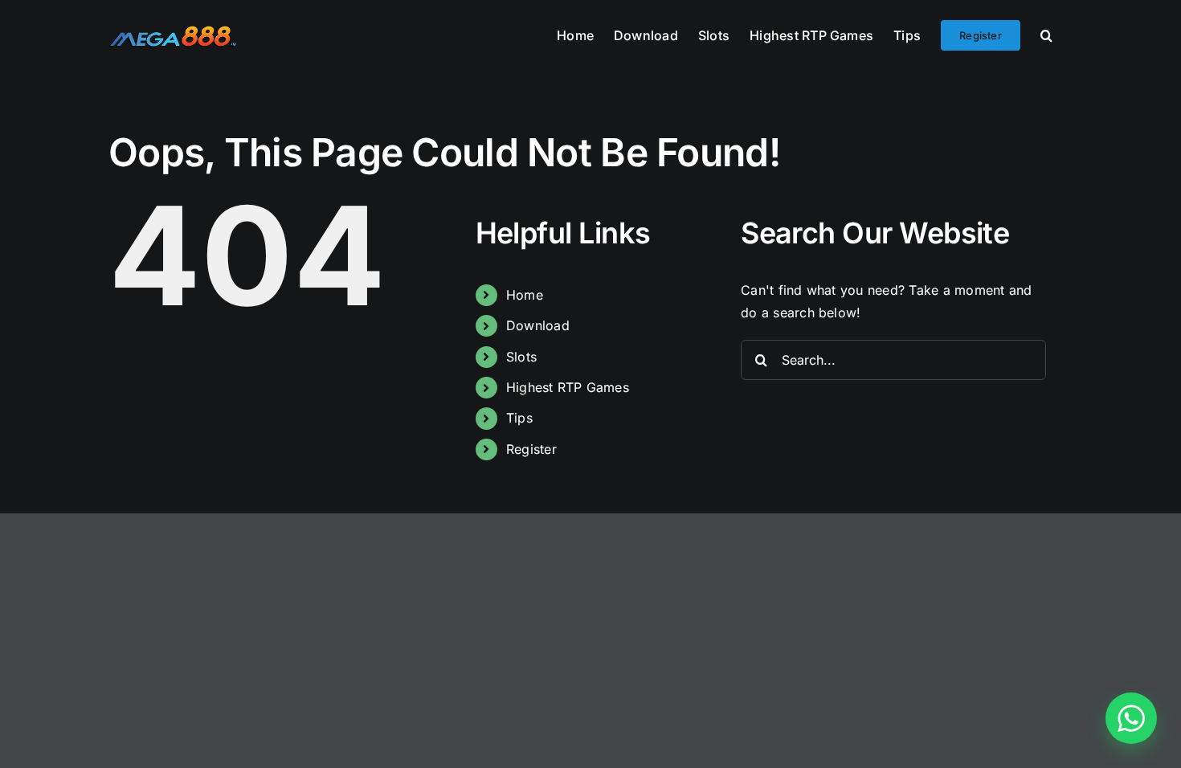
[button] (1046, 33)
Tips (519, 418)
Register (531, 449)
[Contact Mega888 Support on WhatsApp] (1131, 718)
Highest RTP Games (567, 387)
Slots (521, 357)
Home (524, 295)
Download (538, 325)
